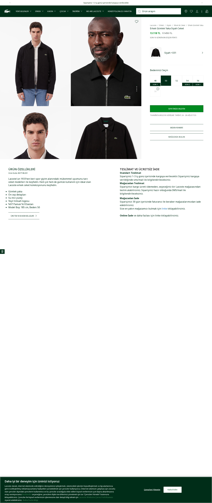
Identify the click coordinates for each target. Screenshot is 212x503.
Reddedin (26, 494)
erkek (161, 25)
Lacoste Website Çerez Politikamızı (96, 497)
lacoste (153, 25)
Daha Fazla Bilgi (30, 500)
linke (164, 208)
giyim (169, 25)
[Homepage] (7, 11)
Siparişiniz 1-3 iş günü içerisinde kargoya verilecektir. (106, 2)
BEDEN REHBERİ (176, 127)
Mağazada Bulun (176, 137)
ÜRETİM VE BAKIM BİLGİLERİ (22, 216)
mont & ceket (179, 25)
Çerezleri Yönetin (152, 489)
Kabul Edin (172, 489)
